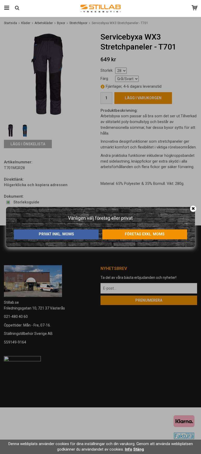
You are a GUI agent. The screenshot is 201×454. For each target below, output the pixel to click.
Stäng (138, 449)
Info (128, 449)
